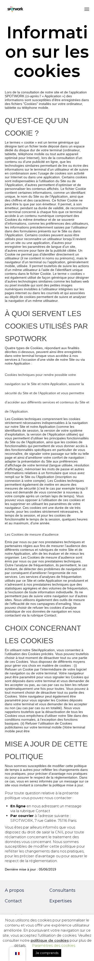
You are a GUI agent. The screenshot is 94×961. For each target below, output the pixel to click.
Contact (13, 901)
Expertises (60, 901)
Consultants (62, 890)
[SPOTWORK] (15, 9)
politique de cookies (50, 940)
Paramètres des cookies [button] (53, 945)
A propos (14, 890)
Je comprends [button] (47, 953)
